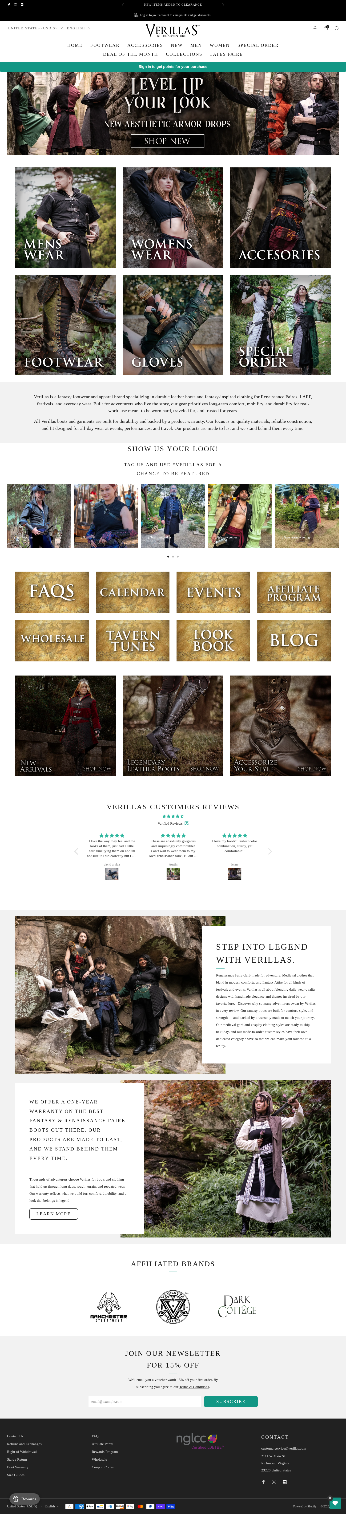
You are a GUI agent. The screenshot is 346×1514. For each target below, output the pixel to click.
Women (220, 45)
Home (75, 45)
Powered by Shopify (304, 1506)
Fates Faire (226, 54)
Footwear (105, 45)
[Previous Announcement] (123, 5)
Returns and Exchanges (24, 1444)
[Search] (336, 28)
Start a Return (17, 1459)
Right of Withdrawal (22, 1452)
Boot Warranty (17, 1467)
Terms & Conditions (194, 1387)
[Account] (315, 28)
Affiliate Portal (102, 1444)
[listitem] (173, 4)
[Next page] (339, 515)
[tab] (168, 556)
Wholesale (99, 1459)
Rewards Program (105, 1452)
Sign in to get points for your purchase (173, 67)
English (76, 28)
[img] (173, 816)
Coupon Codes (103, 1467)
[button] (77, 851)
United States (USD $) (32, 28)
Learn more (53, 1213)
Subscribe (230, 1401)
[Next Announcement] (223, 5)
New (177, 45)
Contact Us (15, 1436)
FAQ (95, 1436)
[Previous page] (7, 515)
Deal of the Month (130, 54)
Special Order (258, 45)
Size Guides (15, 1475)
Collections (184, 54)
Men (196, 45)
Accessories (145, 45)
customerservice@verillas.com (283, 1448)
